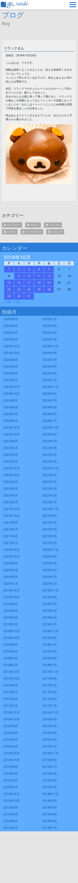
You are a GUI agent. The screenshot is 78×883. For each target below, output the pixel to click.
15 (9, 283)
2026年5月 (49, 326)
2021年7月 (49, 522)
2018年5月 (49, 651)
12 (49, 276)
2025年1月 (49, 380)
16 (19, 283)
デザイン (34, 225)
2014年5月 (49, 814)
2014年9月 (49, 801)
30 (19, 296)
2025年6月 (10, 366)
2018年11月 (50, 631)
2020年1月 (49, 583)
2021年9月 (49, 516)
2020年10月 (11, 556)
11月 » (17, 302)
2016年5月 (49, 733)
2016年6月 (10, 733)
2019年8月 (10, 604)
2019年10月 (11, 597)
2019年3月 (49, 617)
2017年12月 (11, 672)
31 (29, 296)
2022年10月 (11, 475)
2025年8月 (10, 360)
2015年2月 (10, 787)
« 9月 (7, 302)
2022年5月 (49, 488)
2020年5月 (49, 570)
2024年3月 (49, 414)
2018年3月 (49, 658)
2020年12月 (11, 550)
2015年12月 (11, 753)
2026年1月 (49, 339)
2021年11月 (50, 509)
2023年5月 (49, 448)
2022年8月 (10, 482)
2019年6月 (10, 611)
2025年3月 (49, 373)
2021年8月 (10, 522)
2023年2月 (10, 461)
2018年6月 (10, 651)
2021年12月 (11, 509)
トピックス (54, 225)
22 (9, 289)
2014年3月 (49, 821)
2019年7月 (49, 604)
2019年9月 (49, 597)
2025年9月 (49, 353)
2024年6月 (10, 407)
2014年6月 (10, 814)
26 (49, 289)
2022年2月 (10, 502)
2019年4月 (10, 617)
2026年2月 (10, 339)
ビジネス (11, 231)
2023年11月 (50, 427)
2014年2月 (10, 828)
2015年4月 (10, 780)
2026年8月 (10, 319)
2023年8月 (10, 441)
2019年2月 (10, 624)
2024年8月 (10, 400)
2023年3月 (49, 455)
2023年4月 (10, 455)
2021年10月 (11, 516)
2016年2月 (10, 746)
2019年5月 (49, 611)
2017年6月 (10, 692)
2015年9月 (49, 760)
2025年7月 (49, 360)
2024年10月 (11, 394)
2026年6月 (10, 326)
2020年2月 (10, 583)
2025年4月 (10, 373)
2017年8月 (10, 685)
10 (29, 276)
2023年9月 (49, 434)
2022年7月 (49, 482)
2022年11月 (50, 468)
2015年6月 (10, 773)
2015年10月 (11, 760)
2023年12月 (11, 427)
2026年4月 (10, 332)
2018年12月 (11, 631)
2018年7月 (49, 645)
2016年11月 (50, 712)
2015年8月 (10, 767)
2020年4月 (10, 577)
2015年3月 (49, 780)
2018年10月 (11, 638)
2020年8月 (10, 563)
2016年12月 (11, 712)
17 (29, 283)
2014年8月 (10, 807)
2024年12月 (11, 387)
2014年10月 (11, 801)
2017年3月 (49, 699)
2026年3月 (49, 332)
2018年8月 (10, 645)
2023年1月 (49, 461)
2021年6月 (10, 529)
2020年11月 (50, 550)
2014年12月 (11, 794)
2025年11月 (50, 346)
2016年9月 (49, 719)
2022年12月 (11, 468)
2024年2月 (10, 421)
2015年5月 (49, 773)
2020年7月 (49, 563)
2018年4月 (10, 658)
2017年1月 (49, 706)
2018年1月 (49, 665)
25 (39, 289)
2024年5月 (49, 407)
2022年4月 (10, 495)
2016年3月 (49, 739)
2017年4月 (10, 699)
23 (19, 289)
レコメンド (56, 231)
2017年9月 (49, 678)
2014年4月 (10, 821)
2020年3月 (49, 577)
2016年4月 (10, 739)
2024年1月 (49, 421)
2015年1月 (49, 787)
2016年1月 (49, 746)
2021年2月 (10, 543)
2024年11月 (50, 387)
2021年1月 (49, 543)
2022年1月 (49, 502)
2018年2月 (10, 665)
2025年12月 (11, 346)
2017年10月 (11, 678)
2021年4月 (10, 536)
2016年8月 (10, 726)
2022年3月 (49, 495)
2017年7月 (49, 685)
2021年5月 (49, 529)
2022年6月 (10, 488)
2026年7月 (49, 319)
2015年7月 (49, 767)
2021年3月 (49, 536)
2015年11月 (50, 753)
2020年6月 (10, 570)
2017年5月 (49, 692)
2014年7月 (49, 807)
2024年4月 (10, 414)
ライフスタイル (33, 231)
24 (29, 289)
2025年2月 (10, 380)
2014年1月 (49, 828)
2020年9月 (49, 556)
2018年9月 (49, 638)
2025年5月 (49, 366)
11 (39, 276)
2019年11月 (50, 590)
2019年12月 (11, 590)
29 (9, 296)
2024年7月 (49, 400)
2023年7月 (49, 441)
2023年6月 (10, 448)
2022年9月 (49, 475)
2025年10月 (11, 353)
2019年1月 (49, 624)
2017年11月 (50, 672)
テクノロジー (13, 225)
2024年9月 (49, 394)
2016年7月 (49, 726)
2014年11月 (50, 794)
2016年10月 (11, 719)
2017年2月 (10, 706)
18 (39, 283)
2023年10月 (11, 434)
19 (49, 283)
